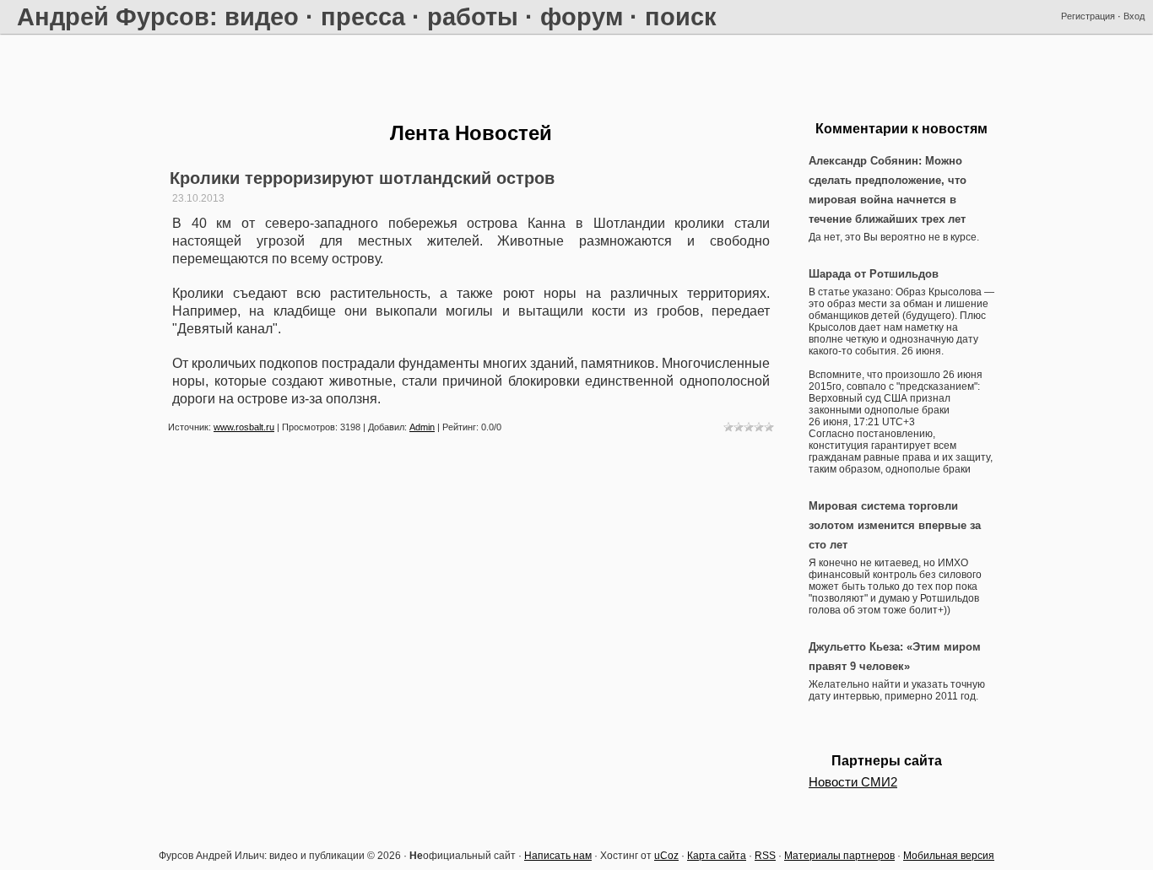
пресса (363, 16)
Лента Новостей (471, 133)
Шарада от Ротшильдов (874, 273)
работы (472, 16)
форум (581, 16)
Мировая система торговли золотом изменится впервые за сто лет (895, 525)
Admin (422, 427)
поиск (681, 16)
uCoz (666, 856)
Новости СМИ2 (853, 782)
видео (262, 16)
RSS (765, 856)
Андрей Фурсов (113, 16)
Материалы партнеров (839, 856)
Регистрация (1088, 16)
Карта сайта (716, 856)
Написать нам (558, 856)
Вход (1134, 16)
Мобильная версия (948, 856)
